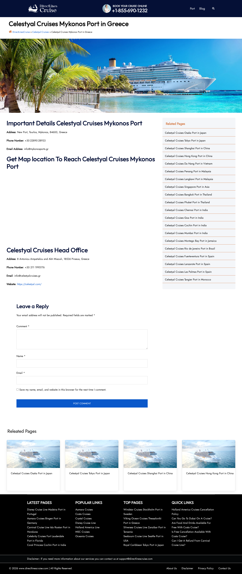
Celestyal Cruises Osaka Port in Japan (185, 133)
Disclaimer (187, 568)
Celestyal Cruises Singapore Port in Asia (187, 187)
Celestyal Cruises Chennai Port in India (186, 210)
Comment (22, 326)
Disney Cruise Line (85, 523)
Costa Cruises (82, 514)
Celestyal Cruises (40, 32)
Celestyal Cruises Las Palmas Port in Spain (188, 272)
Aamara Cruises (84, 509)
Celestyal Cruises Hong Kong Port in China (188, 156)
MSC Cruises (82, 532)
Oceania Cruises (84, 536)
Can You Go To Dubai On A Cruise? (192, 518)
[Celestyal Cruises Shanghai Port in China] (150, 454)
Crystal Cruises (83, 518)
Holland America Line (87, 527)
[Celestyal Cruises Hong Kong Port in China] (208, 454)
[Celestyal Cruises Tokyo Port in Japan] (91, 454)
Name (20, 356)
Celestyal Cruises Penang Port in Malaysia (188, 171)
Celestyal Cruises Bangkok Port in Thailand (188, 194)
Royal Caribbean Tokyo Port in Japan (143, 545)
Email (20, 373)
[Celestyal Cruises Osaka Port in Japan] (33, 454)
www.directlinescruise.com (33, 568)
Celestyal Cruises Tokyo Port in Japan (185, 140)
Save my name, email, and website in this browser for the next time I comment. (62, 390)
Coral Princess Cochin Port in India (46, 545)
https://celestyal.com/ (29, 284)
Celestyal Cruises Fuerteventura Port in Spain (189, 256)
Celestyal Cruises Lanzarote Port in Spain (187, 264)
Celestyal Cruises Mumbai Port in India (186, 233)
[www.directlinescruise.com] (42, 8)
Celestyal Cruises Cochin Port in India (186, 225)
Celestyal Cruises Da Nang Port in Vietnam (188, 163)
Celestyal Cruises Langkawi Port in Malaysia (189, 179)
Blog (202, 8)
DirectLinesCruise (21, 32)
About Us (171, 568)
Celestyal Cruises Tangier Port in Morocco (188, 279)
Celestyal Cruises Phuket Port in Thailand (187, 202)
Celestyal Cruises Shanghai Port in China (187, 148)
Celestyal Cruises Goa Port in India (184, 218)
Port (192, 8)
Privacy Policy (206, 568)
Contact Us (224, 568)
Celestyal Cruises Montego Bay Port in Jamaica (190, 241)
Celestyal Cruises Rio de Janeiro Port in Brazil (190, 248)
